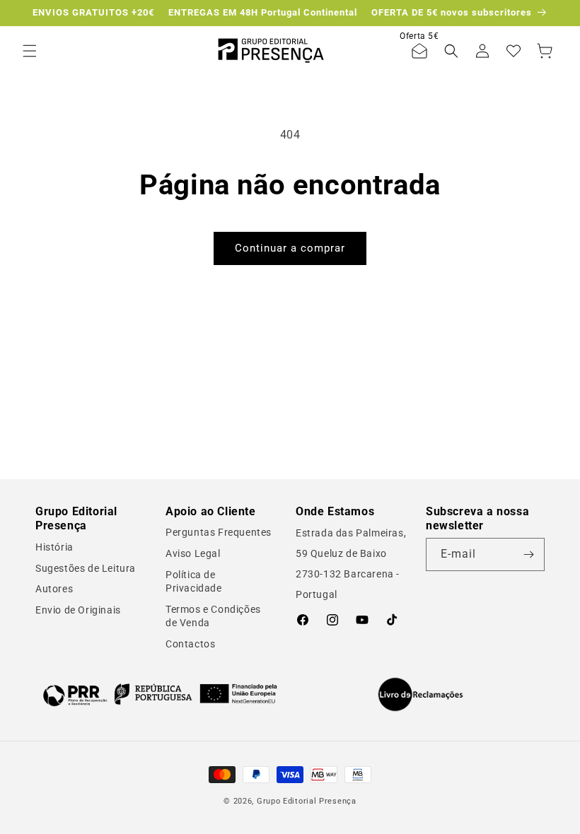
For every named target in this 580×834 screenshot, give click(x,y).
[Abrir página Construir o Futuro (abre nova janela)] (159, 694)
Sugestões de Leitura (85, 568)
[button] (29, 50)
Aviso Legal (193, 553)
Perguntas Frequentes (219, 532)
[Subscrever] (528, 554)
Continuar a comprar (290, 248)
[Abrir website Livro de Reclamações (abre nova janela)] (420, 694)
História (54, 547)
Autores (54, 588)
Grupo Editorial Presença (306, 801)
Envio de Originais (78, 610)
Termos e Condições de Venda (213, 616)
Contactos (190, 644)
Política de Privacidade (194, 581)
